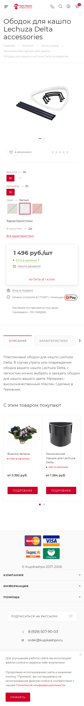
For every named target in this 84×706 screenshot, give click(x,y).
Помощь (11, 597)
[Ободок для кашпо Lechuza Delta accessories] (42, 102)
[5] (67, 152)
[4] (63, 152)
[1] (52, 152)
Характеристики (53, 340)
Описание (17, 340)
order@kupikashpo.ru (45, 640)
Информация (16, 586)
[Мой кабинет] (68, 7)
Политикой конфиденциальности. (41, 685)
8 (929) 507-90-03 (43, 632)
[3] (60, 152)
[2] (56, 152)
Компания (13, 575)
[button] (40, 504)
